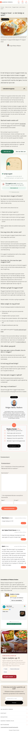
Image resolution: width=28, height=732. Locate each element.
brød (23, 125)
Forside (2, 7)
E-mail (16, 500)
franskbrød (23, 123)
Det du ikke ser (21, 151)
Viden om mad (8, 7)
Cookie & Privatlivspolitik (13, 727)
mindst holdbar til (21, 342)
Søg (18, 2)
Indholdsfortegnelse (8, 88)
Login (23, 2)
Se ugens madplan (9, 676)
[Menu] (27, 1)
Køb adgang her (13, 446)
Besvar (23, 523)
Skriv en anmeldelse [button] (16, 600)
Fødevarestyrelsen (15, 191)
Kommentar (5, 473)
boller (8, 125)
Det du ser (7, 151)
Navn (3, 500)
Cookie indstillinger (4, 727)
